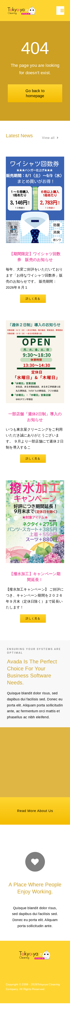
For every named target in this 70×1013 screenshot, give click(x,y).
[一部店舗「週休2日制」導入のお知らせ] (35, 361)
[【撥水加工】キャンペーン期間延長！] (35, 521)
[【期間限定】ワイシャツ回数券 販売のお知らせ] (35, 200)
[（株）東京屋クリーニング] (22, 7)
